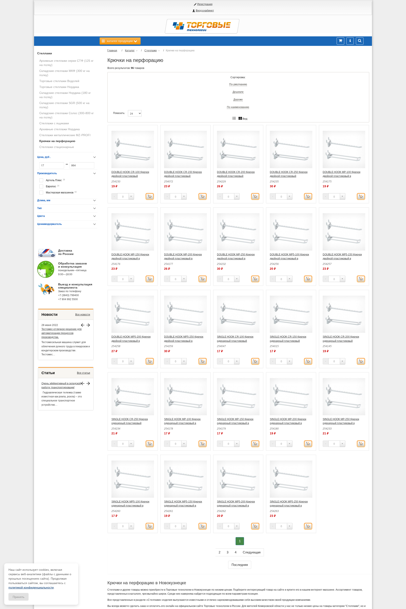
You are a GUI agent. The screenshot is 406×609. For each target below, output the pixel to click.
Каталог (129, 50)
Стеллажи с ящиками (54, 123)
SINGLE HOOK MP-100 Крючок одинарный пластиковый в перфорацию (182, 423)
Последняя (240, 565)
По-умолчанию (238, 84)
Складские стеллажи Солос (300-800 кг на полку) (66, 115)
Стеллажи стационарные (56, 147)
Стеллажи (44, 53)
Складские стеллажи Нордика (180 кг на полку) (65, 95)
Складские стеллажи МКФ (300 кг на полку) (64, 73)
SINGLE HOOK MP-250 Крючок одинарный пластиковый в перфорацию (341, 423)
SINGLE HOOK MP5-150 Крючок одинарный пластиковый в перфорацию (183, 505)
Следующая (252, 552)
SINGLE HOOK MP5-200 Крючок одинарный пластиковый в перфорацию (236, 505)
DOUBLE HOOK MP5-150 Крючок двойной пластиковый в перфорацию (342, 258)
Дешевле (238, 91)
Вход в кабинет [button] (205, 10)
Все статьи (83, 372)
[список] (240, 118)
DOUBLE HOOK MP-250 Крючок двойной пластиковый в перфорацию (236, 258)
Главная (112, 50)
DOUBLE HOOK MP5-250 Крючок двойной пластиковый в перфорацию (183, 340)
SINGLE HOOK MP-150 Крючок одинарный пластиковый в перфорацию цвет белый (235, 423)
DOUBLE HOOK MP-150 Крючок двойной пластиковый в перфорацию (130, 258)
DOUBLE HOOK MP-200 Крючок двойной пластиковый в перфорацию (183, 258)
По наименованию (238, 107)
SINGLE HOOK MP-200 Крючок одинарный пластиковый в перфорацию (288, 423)
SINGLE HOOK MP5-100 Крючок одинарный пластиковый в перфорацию (130, 505)
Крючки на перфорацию (57, 141)
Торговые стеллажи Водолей (59, 81)
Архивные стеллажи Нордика (59, 129)
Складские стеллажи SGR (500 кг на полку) (64, 105)
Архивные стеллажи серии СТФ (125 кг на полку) (66, 63)
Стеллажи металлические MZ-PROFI (65, 135)
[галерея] (234, 118)
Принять (18, 597)
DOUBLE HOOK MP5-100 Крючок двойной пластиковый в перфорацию (289, 258)
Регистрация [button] (205, 4)
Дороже (238, 99)
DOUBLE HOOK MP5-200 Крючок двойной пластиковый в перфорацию (131, 340)
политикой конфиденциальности (31, 587)
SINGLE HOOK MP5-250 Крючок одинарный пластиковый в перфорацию (289, 505)
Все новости (82, 314)
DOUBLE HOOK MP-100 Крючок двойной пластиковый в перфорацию (341, 176)
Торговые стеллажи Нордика (59, 87)
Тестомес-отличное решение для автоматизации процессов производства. (61, 333)
